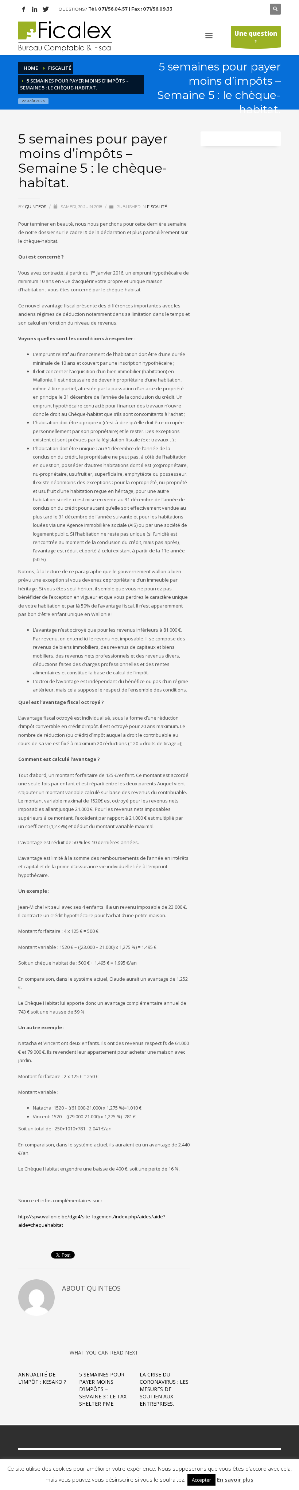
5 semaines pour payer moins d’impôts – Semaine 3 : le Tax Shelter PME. (103, 1389)
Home (31, 68)
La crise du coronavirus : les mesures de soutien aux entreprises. (164, 1389)
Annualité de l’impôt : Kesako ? (42, 1378)
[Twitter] (45, 9)
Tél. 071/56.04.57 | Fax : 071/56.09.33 (130, 9)
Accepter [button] (201, 1479)
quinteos (36, 206)
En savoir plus (235, 1479)
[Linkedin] (34, 9)
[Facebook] (23, 9)
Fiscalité (59, 68)
